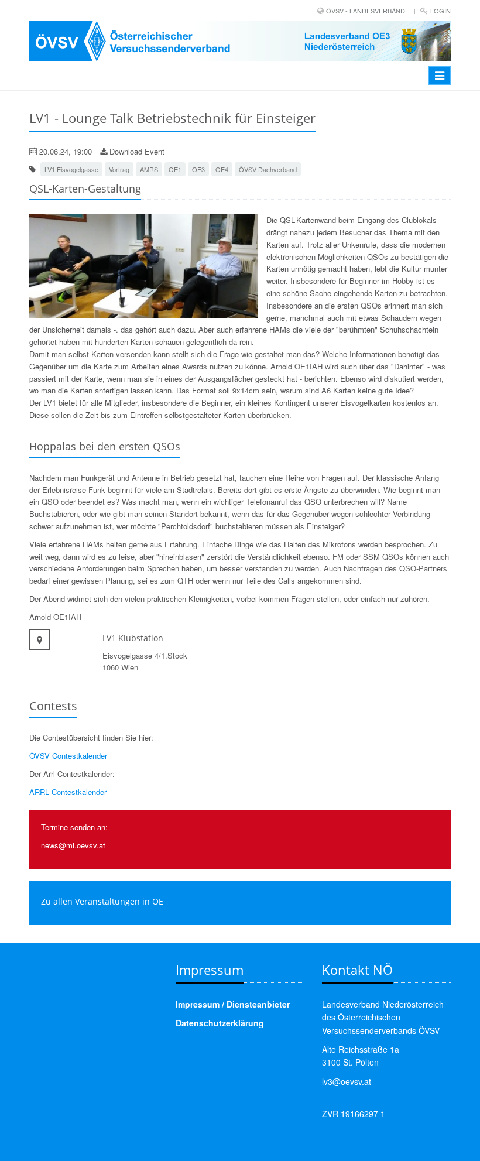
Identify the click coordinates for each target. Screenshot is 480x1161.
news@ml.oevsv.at (73, 845)
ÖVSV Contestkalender (68, 755)
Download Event (135, 151)
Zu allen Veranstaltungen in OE (102, 901)
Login (440, 10)
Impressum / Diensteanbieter (233, 1004)
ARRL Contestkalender (68, 791)
